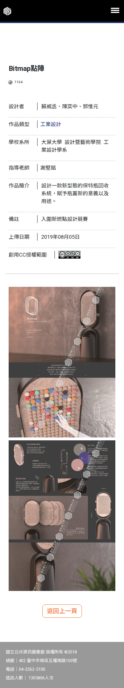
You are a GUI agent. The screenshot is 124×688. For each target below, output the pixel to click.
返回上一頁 (62, 611)
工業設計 (50, 124)
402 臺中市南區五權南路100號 (48, 660)
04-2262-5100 (32, 669)
